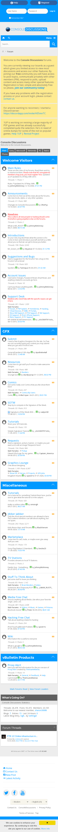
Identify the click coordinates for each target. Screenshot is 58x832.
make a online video (16, 504)
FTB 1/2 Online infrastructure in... (22, 736)
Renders (25, 372)
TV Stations (15, 558)
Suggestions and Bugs (21, 256)
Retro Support (15, 317)
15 (20, 713)
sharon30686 (41, 710)
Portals (33, 311)
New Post (9, 774)
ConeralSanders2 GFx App (19, 352)
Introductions (16, 235)
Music (32, 607)
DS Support (14, 315)
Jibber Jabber (16, 514)
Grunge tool (13, 374)
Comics (12, 382)
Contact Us (10, 771)
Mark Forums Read (18, 689)
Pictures (49, 607)
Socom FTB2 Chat (31, 741)
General (25, 675)
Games (40, 607)
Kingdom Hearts (14, 475)
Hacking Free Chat (19, 617)
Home (7, 768)
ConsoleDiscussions (27, 807)
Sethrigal (33, 715)
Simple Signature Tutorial (18, 431)
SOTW (11, 402)
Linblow (18, 739)
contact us (9, 98)
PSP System (22, 309)
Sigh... (22, 715)
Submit (12, 339)
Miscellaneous (15, 485)
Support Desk (16, 296)
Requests (13, 440)
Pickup (24, 451)
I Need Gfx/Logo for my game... (21, 453)
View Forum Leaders (39, 689)
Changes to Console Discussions (22, 205)
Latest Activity (11, 778)
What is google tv (15, 646)
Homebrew (34, 309)
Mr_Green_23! (14, 249)
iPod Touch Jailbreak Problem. (20, 627)
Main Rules (14, 168)
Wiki (10, 636)
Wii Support (44, 313)
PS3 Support (32, 313)
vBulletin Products (18, 657)
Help (14, 2)
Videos (24, 607)
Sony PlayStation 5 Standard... (20, 548)
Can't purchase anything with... (21, 287)
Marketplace (15, 537)
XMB (26, 311)
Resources (14, 362)
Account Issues (17, 275)
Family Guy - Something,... (18, 567)
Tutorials (13, 421)
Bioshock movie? (15, 610)
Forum (12, 309)
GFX (6, 331)
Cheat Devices (15, 311)
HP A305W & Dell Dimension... (20, 319)
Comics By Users (28, 392)
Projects (31, 473)
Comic (10, 395)
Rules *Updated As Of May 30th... (22, 183)
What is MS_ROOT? (16, 225)
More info (45, 828)
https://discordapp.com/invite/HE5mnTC (25, 113)
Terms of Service (26, 813)
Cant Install (12, 678)
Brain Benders (27, 585)
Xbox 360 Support (17, 313)
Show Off (13, 473)
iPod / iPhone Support (30, 315)
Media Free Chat (17, 597)
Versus (22, 473)
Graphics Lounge (18, 462)
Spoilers (11, 268)
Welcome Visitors (17, 160)
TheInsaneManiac (33, 669)
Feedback (35, 675)
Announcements (17, 193)
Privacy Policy (45, 807)
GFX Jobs (41, 473)
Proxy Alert (14, 665)
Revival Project (31, 133)
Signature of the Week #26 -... (22, 412)
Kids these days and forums (20, 527)
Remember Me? (17, 18)
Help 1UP (16, 133)
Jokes (38, 585)
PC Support (28, 317)
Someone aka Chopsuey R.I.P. (20, 587)
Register (43, 2)
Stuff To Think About (20, 577)
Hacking (45, 309)
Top (37, 813)
